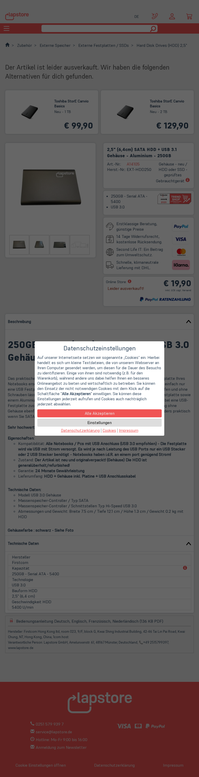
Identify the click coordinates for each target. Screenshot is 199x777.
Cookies (109, 430)
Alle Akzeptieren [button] (100, 413)
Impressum (128, 430)
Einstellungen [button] (99, 422)
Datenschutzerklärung (80, 430)
